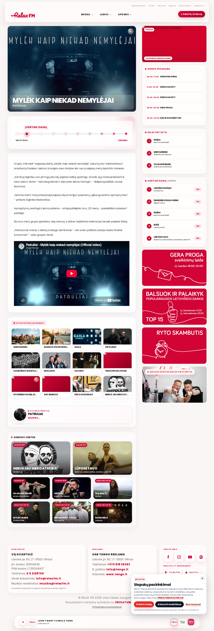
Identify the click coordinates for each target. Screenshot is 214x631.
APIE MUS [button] (123, 14)
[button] (191, 14)
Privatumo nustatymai (106, 607)
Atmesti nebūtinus (169, 604)
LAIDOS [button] (104, 14)
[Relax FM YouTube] (190, 557)
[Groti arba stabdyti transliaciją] (23, 622)
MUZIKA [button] (85, 14)
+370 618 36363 (118, 564)
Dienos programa (159, 69)
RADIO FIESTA (185, 6)
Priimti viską (144, 604)
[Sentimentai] (191, 622)
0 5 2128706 (35, 573)
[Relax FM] (174, 622)
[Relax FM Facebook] (168, 557)
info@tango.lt (117, 569)
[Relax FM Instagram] (179, 557)
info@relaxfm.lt (48, 578)
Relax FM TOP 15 (157, 132)
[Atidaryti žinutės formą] (174, 268)
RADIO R (172, 6)
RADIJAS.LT (199, 6)
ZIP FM (151, 6)
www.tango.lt (116, 574)
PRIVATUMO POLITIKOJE (170, 597)
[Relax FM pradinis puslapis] (23, 14)
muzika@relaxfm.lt (54, 583)
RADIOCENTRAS (139, 6)
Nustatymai (193, 604)
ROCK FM (161, 6)
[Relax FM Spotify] (201, 557)
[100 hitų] (182, 622)
